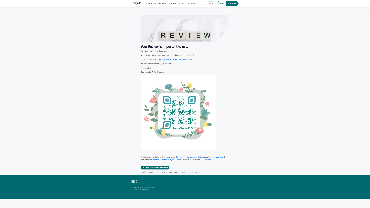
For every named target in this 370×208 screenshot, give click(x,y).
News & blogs (162, 3)
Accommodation (151, 3)
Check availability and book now (156, 168)
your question (217, 157)
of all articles (206, 160)
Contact (221, 3)
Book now (233, 3)
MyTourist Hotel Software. (147, 187)
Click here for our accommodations (190, 157)
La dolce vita (177, 160)
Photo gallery (191, 3)
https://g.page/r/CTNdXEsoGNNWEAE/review (174, 59)
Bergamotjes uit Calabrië (161, 160)
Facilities (181, 3)
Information (172, 3)
